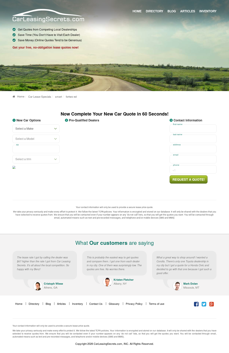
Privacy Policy (134, 303)
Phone (176, 165)
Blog (171, 11)
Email (175, 155)
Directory (154, 11)
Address (177, 145)
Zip (17, 145)
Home (137, 11)
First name (177, 124)
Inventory (207, 11)
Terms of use (156, 303)
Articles (187, 11)
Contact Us (96, 303)
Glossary (114, 303)
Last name (177, 135)
